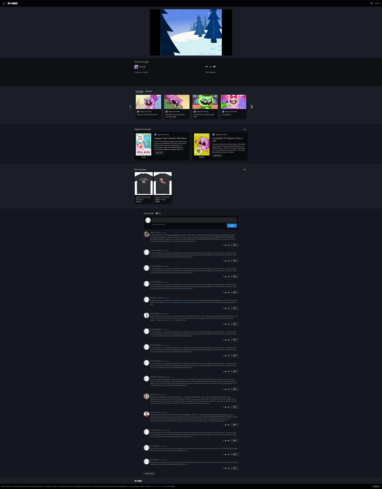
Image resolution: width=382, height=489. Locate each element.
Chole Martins (156, 250)
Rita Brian (154, 394)
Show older (149, 473)
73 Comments (211, 72)
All (244, 129)
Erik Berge (154, 446)
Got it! (376, 486)
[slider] (188, 53)
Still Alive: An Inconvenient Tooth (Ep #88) (175, 116)
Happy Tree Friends (146, 111)
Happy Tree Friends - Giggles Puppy (162, 198)
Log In (377, 3)
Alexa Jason (155, 412)
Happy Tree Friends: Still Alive (170, 138)
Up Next (139, 91)
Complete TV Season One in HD (227, 139)
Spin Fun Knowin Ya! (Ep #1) (147, 115)
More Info (159, 153)
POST (232, 226)
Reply (235, 245)
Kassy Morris (155, 313)
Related (148, 91)
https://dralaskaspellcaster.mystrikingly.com (178, 302)
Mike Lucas (155, 232)
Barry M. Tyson (156, 297)
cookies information (158, 486)
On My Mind (226, 115)
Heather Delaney (157, 376)
